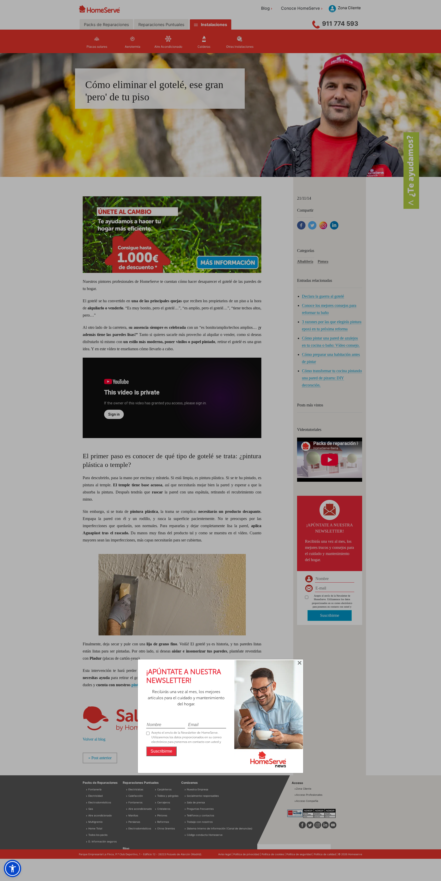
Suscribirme (161, 751)
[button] (12, 868)
